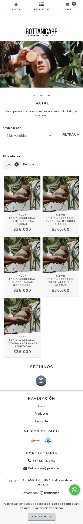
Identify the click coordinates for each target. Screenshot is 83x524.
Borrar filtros (31, 164)
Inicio (36, 95)
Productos (41, 413)
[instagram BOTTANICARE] (41, 380)
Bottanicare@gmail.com (44, 468)
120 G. (9, 164)
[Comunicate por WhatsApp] (74, 489)
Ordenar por (12, 128)
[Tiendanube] (41, 494)
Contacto (41, 421)
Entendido (41, 516)
